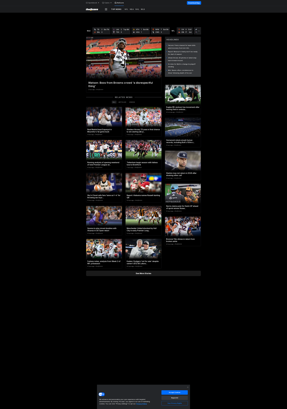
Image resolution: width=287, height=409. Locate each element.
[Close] (187, 387)
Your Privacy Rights (174, 403)
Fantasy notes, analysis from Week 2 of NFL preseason (103, 262)
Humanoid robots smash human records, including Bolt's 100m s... (180, 141)
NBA (132, 9)
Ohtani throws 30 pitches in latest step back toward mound (182, 59)
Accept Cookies (174, 392)
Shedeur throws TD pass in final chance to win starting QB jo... (143, 130)
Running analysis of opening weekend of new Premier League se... (103, 163)
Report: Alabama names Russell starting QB (143, 196)
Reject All (174, 398)
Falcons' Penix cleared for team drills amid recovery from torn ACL (181, 46)
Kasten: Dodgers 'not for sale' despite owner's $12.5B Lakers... (143, 262)
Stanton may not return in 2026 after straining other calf (181, 174)
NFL (126, 9)
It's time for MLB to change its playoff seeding (182, 65)
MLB (143, 9)
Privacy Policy (141, 404)
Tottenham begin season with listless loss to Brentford (142, 163)
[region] (143, 397)
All (114, 102)
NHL (137, 9)
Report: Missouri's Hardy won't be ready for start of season (183, 53)
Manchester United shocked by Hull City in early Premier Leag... (142, 229)
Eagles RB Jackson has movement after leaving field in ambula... (182, 108)
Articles (122, 102)
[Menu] (106, 9)
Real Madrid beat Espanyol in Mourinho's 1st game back (99, 130)
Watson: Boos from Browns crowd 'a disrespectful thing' (120, 84)
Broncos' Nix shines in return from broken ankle (180, 240)
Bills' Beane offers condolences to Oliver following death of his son (180, 71)
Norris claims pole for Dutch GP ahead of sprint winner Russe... (182, 207)
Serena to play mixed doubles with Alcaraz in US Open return (101, 229)
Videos (132, 102)
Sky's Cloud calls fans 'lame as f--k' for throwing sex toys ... (103, 196)
